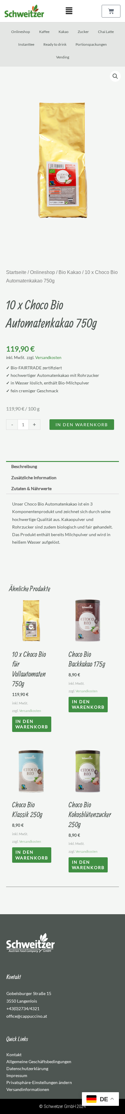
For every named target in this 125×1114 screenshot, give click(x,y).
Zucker (83, 31)
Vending (62, 57)
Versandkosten (48, 357)
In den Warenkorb (82, 424)
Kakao (64, 31)
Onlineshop (20, 31)
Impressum (16, 1075)
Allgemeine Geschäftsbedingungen (38, 1061)
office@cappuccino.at (26, 1016)
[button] (69, 11)
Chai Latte (106, 31)
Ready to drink (54, 44)
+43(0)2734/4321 (22, 1008)
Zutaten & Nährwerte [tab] (31, 488)
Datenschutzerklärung (27, 1068)
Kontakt (14, 1054)
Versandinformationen (27, 1089)
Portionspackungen (91, 44)
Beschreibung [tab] (24, 466)
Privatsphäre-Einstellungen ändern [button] (39, 1082)
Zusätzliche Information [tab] (33, 477)
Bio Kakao (70, 272)
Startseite (16, 272)
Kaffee (44, 31)
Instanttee (26, 44)
